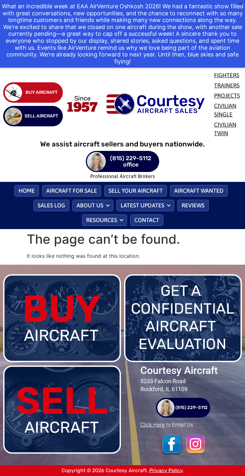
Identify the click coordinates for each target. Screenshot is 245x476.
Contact (146, 220)
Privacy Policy (165, 470)
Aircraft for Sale (71, 190)
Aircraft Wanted (199, 190)
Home (27, 190)
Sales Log (51, 205)
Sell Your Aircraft (135, 190)
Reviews (193, 205)
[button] (92, 205)
